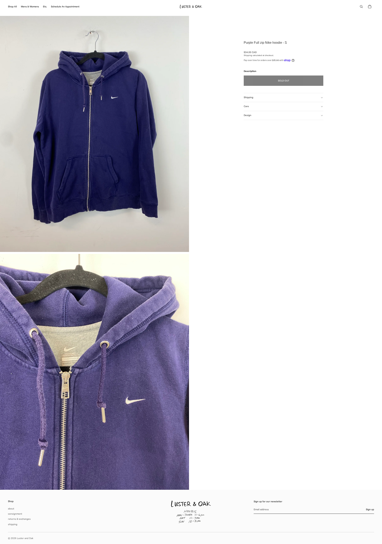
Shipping (248, 97)
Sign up (370, 509)
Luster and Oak (25, 538)
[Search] (361, 6)
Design (247, 115)
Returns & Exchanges (19, 518)
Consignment (15, 513)
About (11, 508)
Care (246, 106)
